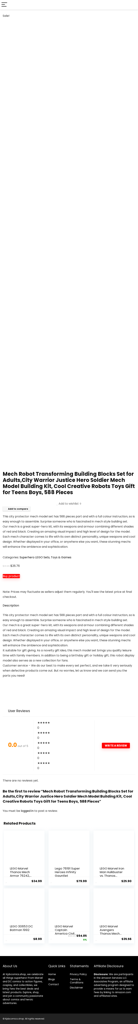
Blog (51, 979)
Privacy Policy (78, 974)
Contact (53, 984)
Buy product (11, 576)
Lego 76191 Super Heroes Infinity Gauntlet (67, 872)
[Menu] (4, 5)
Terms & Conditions (76, 980)
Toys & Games (61, 557)
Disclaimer (76, 987)
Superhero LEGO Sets (35, 557)
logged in (27, 811)
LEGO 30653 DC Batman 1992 (21, 928)
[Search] (132, 5)
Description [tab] (11, 605)
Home (52, 974)
